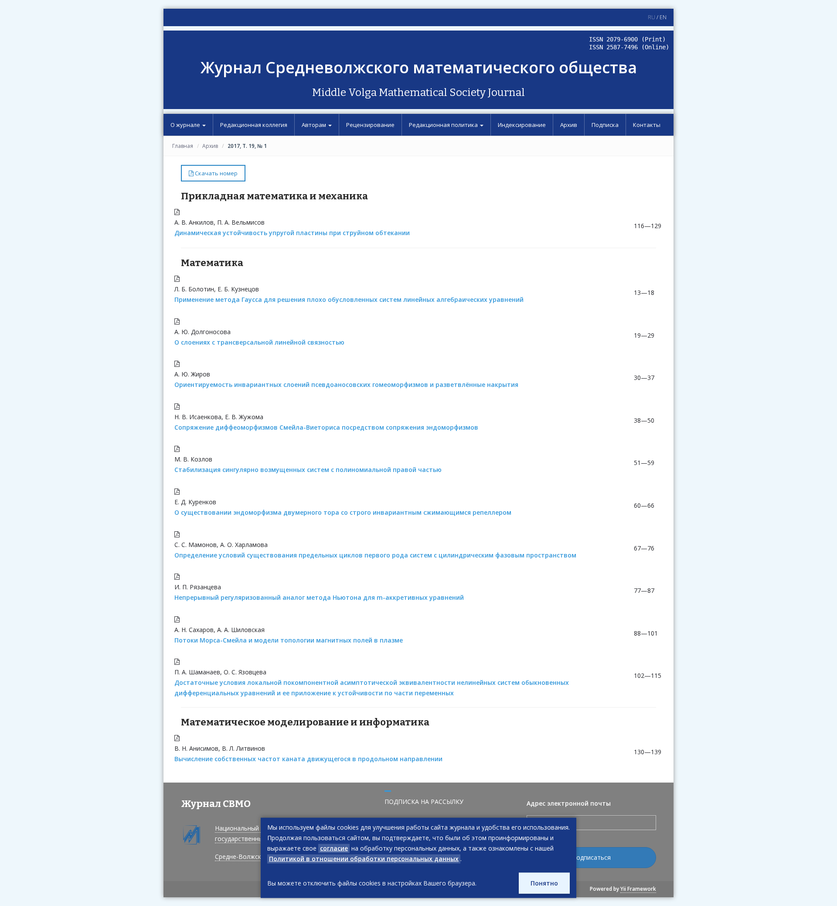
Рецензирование (370, 125)
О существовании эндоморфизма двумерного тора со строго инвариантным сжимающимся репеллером (342, 512)
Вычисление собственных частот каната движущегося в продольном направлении (308, 759)
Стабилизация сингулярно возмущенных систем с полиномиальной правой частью (308, 469)
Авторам (314, 125)
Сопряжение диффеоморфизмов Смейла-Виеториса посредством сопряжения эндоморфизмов (326, 427)
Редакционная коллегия (253, 125)
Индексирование (522, 125)
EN (663, 17)
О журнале (185, 125)
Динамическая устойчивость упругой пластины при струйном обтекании (292, 233)
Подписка (605, 125)
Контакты (646, 125)
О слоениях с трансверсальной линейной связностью (259, 342)
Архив (568, 125)
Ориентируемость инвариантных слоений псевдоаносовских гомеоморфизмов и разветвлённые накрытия (346, 384)
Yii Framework (638, 888)
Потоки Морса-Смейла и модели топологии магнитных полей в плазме (288, 640)
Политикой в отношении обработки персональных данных (364, 859)
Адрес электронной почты (569, 803)
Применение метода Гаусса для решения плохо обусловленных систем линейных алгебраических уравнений (349, 299)
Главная (182, 146)
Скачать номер (216, 173)
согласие (334, 848)
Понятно (544, 883)
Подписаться (591, 857)
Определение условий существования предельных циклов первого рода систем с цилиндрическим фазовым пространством (375, 555)
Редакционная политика (444, 125)
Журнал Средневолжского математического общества (419, 67)
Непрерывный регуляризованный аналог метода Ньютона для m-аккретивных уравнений (319, 597)
